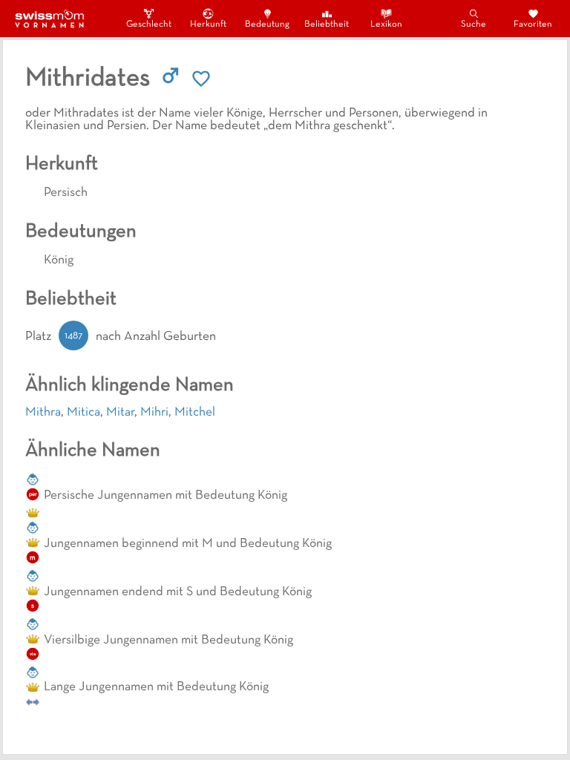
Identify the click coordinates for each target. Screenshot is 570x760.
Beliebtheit (326, 24)
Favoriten (533, 24)
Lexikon (386, 24)
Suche (473, 24)
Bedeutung (267, 24)
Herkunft (208, 24)
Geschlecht (148, 24)
